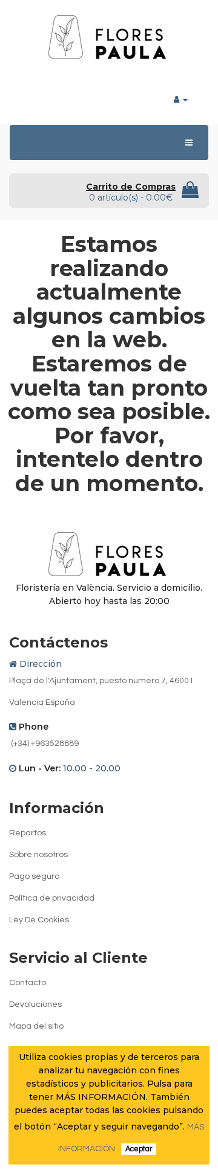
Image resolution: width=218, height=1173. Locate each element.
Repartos (27, 833)
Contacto (27, 983)
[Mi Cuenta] (181, 99)
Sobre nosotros (38, 854)
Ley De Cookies (39, 920)
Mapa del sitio (36, 1026)
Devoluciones (35, 1004)
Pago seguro (34, 876)
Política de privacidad (51, 898)
